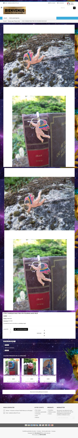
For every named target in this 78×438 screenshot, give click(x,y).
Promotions (50, 410)
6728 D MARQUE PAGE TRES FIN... (11, 375)
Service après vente (46, 431)
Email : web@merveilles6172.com (11, 3)
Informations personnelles (40, 412)
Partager (44, 331)
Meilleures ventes (52, 412)
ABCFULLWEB (42, 434)
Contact (50, 413)
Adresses (37, 417)
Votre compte (39, 407)
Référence (7, 345)
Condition (7, 350)
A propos (53, 431)
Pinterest (44, 336)
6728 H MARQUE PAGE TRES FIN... (30, 375)
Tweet (44, 333)
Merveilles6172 (38, 433)
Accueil (5, 18)
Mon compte (38, 410)
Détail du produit (9, 341)
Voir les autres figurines (14, 18)
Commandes (38, 413)
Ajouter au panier (22, 329)
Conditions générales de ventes (29, 431)
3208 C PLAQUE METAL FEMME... (48, 375)
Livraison (39, 431)
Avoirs (36, 415)
